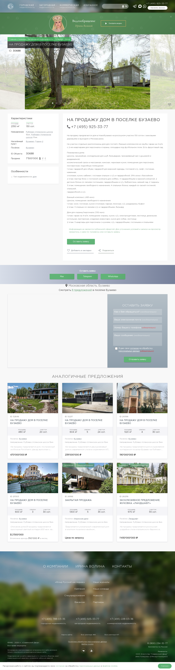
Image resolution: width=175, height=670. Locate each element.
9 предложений (82, 290)
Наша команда (101, 589)
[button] (12, 71)
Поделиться (108, 250)
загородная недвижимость (87, 623)
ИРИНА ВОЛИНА (90, 566)
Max (62, 276)
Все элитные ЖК (88, 634)
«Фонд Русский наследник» (70, 582)
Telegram (87, 276)
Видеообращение (83, 21)
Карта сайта (67, 634)
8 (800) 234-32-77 (157, 643)
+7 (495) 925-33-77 (156, 4)
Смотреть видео (115, 23)
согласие (134, 348)
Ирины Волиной (84, 26)
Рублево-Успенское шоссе (39, 132)
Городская (27, 6)
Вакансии (80, 602)
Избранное (91, 5)
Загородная (47, 6)
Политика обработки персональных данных (87, 641)
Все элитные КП (112, 634)
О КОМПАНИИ (55, 566)
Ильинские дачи (81, 519)
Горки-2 (39, 141)
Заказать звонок (157, 8)
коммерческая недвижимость (121, 623)
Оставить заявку (81, 241)
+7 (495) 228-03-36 (121, 619)
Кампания (79, 589)
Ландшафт (133, 519)
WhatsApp (113, 276)
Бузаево (30, 141)
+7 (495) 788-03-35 (53, 619)
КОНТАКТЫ (122, 566)
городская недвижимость (53, 623)
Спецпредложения (74, 596)
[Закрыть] (171, 17)
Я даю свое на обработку (136, 350)
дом (35, 177)
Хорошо (165, 666)
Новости (97, 596)
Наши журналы (101, 582)
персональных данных (129, 351)
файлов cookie (110, 666)
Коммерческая (69, 6)
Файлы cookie (87, 644)
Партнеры (98, 602)
